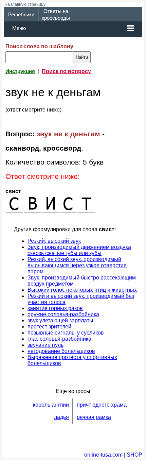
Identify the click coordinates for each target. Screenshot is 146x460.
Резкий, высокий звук (54, 241)
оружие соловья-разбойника (63, 314)
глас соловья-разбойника (59, 339)
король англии (51, 405)
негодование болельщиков (61, 351)
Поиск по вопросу (66, 71)
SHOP (134, 455)
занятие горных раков (55, 308)
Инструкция (20, 71)
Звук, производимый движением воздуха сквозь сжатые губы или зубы (79, 250)
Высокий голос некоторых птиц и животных (82, 290)
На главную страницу (24, 4)
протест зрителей (49, 326)
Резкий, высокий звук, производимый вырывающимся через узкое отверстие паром (77, 265)
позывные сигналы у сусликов (66, 333)
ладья (61, 417)
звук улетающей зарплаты (60, 320)
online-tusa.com (103, 455)
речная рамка (94, 417)
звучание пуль (45, 345)
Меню (19, 28)
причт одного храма (102, 405)
